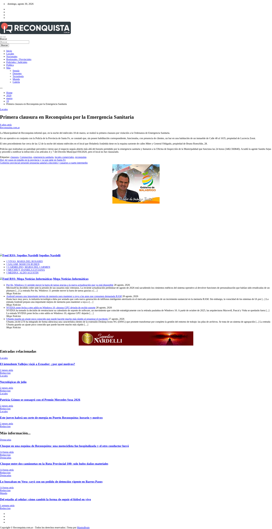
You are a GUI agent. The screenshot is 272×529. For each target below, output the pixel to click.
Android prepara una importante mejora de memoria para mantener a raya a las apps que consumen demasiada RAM (64, 296)
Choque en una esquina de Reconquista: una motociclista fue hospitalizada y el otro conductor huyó (64, 446)
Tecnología (18, 76)
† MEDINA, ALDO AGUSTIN (22, 272)
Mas (8, 67)
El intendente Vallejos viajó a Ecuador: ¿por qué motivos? (37, 364)
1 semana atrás (7, 505)
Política (10, 65)
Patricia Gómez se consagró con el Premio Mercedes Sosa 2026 (40, 399)
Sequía (16, 70)
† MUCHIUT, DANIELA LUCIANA (25, 270)
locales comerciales (64, 157)
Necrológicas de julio (13, 382)
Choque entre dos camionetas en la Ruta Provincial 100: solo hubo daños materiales (54, 463)
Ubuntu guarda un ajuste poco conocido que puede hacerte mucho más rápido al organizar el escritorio (57, 319)
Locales (10, 53)
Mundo (16, 79)
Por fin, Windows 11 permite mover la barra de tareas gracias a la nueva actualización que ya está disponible (59, 285)
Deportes (17, 73)
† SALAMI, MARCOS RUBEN (23, 264)
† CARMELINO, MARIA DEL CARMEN (28, 267)
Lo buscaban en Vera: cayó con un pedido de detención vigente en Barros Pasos (51, 481)
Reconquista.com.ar (10, 127)
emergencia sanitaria (43, 157)
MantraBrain (83, 527)
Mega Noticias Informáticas (70, 278)
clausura (14, 157)
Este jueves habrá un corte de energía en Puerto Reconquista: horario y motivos (51, 417)
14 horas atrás (7, 452)
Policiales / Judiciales (16, 62)
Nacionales (11, 56)
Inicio (9, 51)
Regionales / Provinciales (18, 59)
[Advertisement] (136, 229)
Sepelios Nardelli (49, 255)
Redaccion (5, 373)
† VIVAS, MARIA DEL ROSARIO (24, 261)
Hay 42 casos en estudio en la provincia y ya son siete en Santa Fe (33, 160)
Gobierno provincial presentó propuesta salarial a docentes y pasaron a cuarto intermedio (44, 162)
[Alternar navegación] (1, 36)
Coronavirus (26, 157)
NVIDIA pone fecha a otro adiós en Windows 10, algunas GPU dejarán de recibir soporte (50, 307)
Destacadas (5, 439)
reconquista (80, 157)
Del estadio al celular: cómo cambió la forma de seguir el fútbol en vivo (45, 499)
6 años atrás (6, 124)
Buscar (3, 39)
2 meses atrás (6, 370)
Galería (16, 82)
